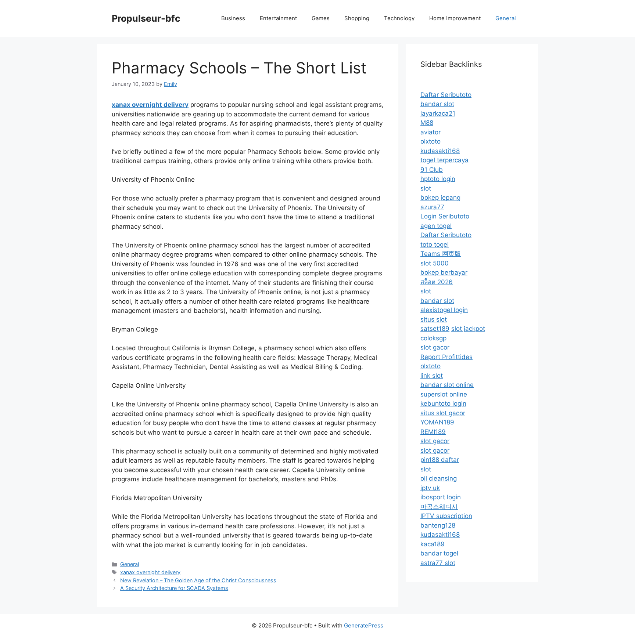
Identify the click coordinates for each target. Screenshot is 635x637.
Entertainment (278, 18)
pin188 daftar (439, 459)
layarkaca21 (437, 113)
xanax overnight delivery (150, 572)
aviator (430, 132)
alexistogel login (444, 310)
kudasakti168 (440, 151)
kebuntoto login (443, 403)
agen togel (436, 225)
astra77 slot (437, 563)
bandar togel (439, 553)
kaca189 (432, 544)
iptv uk (430, 488)
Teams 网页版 (440, 253)
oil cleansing (438, 478)
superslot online (443, 394)
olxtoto (430, 141)
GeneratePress (363, 625)
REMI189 (433, 431)
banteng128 (437, 525)
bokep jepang (440, 197)
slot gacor (434, 347)
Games (321, 18)
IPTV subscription (446, 516)
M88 (426, 122)
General (505, 18)
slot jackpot (468, 328)
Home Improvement (455, 18)
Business (233, 18)
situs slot (433, 319)
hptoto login (437, 178)
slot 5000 (434, 263)
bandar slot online (447, 384)
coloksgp (433, 338)
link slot (431, 375)
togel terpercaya (444, 160)
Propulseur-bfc (146, 18)
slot (425, 188)
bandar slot (437, 104)
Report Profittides (446, 357)
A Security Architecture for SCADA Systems (174, 588)
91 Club (431, 169)
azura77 (432, 207)
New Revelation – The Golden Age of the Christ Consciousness (198, 580)
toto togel (434, 244)
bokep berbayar (443, 272)
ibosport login (440, 497)
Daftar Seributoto (445, 94)
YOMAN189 (437, 422)
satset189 (434, 328)
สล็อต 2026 (436, 282)
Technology (399, 18)
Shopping (356, 18)
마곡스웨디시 (439, 506)
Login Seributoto (444, 216)
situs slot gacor (442, 413)
